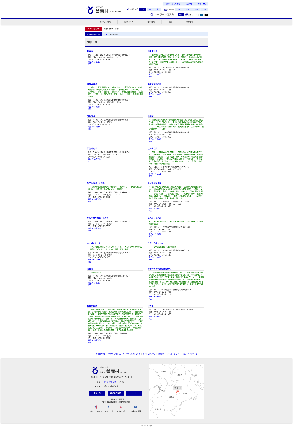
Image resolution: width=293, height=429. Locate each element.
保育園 (90, 269)
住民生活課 (152, 148)
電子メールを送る (94, 62)
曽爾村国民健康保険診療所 (159, 269)
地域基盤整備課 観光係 (97, 218)
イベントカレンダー (173, 354)
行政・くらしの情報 (173, 4)
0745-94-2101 (111, 382)
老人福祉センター (94, 243)
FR (205, 9)
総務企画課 (92, 84)
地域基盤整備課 (154, 183)
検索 (180, 14)
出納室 (150, 116)
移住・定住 (202, 4)
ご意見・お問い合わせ (116, 354)
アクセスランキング (133, 354)
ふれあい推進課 (154, 218)
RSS (89, 64)
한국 (196, 9)
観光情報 (189, 4)
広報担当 (91, 116)
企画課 (150, 306)
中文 (187, 9)
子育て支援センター (156, 243)
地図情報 (161, 354)
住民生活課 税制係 (95, 183)
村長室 (90, 51)
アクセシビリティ (149, 354)
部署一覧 (114, 34)
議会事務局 (152, 51)
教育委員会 (92, 306)
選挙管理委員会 (154, 84)
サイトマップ (192, 354)
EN (179, 9)
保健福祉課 (92, 148)
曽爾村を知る (101, 354)
